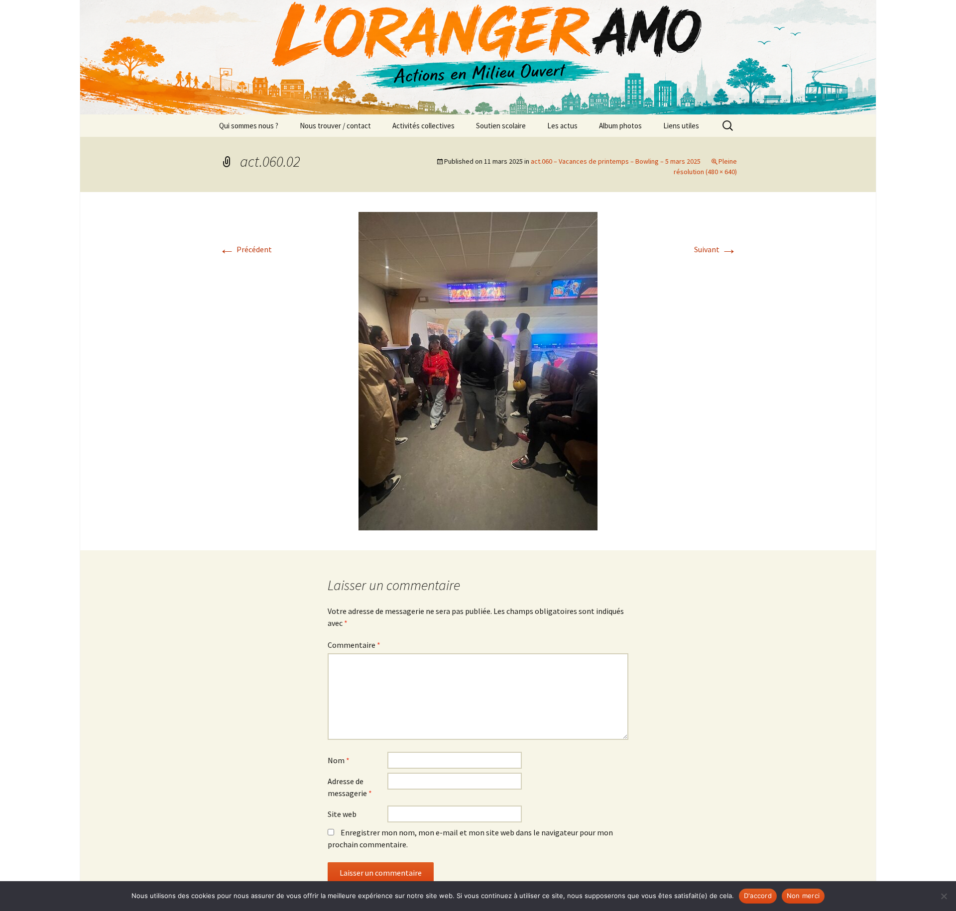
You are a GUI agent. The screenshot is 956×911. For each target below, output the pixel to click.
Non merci (803, 896)
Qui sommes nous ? (248, 125)
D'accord (758, 896)
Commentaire (354, 645)
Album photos (620, 125)
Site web (342, 814)
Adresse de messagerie (350, 787)
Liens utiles (681, 125)
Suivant (715, 249)
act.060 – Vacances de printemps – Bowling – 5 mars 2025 (616, 161)
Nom (339, 760)
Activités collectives (423, 125)
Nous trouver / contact (335, 125)
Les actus (562, 125)
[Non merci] (944, 896)
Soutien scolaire (501, 125)
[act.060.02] (478, 370)
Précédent (245, 249)
